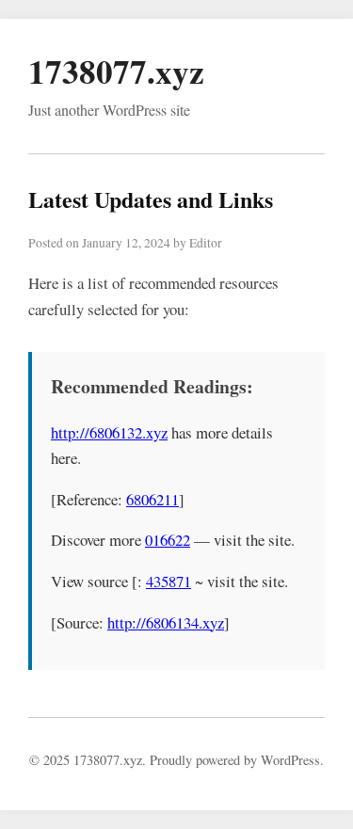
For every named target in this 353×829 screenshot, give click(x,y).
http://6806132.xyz (109, 432)
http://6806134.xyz (165, 622)
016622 (167, 539)
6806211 (152, 499)
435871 (168, 581)
